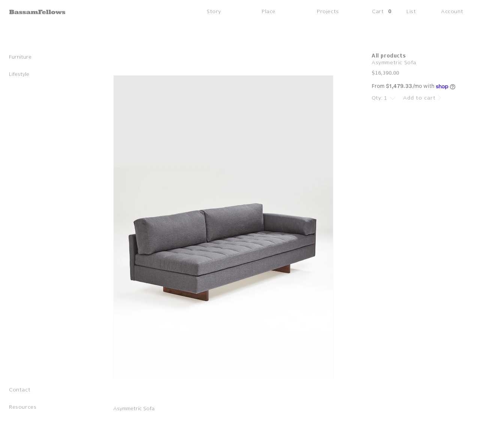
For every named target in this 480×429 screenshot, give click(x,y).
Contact (19, 390)
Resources (22, 407)
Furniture (20, 57)
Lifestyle (19, 74)
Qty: (377, 98)
